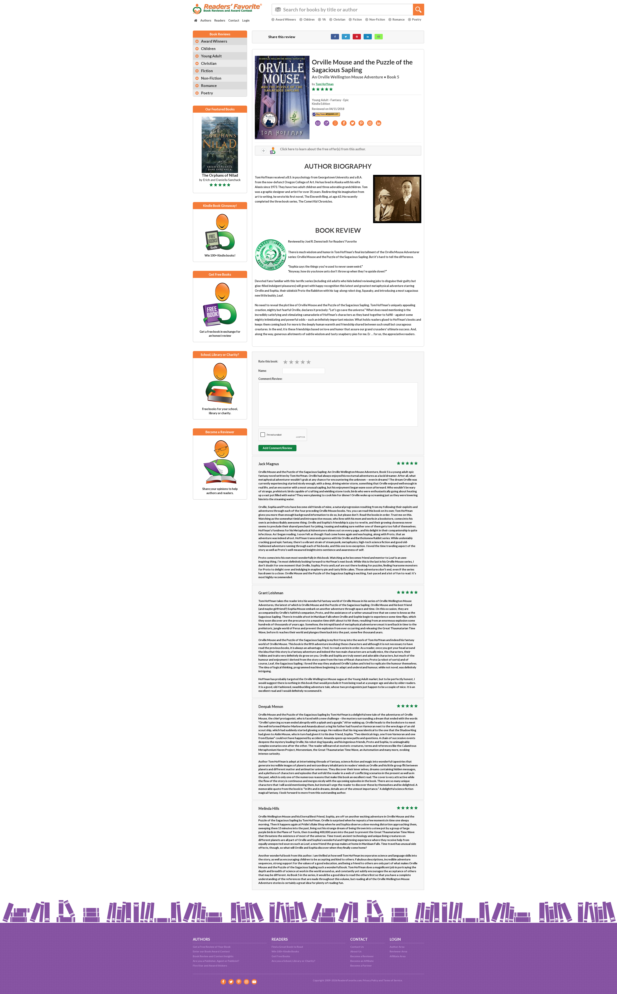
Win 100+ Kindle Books (285, 951)
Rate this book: (268, 361)
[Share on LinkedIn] (368, 36)
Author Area (397, 946)
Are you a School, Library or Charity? (293, 960)
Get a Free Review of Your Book (212, 946)
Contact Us (357, 946)
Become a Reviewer (362, 956)
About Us (356, 951)
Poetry (416, 19)
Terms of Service (392, 980)
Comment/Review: (270, 378)
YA (324, 19)
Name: (262, 370)
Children (309, 19)
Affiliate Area (398, 956)
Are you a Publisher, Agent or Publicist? (216, 960)
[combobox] (348, 9)
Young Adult (211, 56)
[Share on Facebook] (335, 36)
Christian (339, 19)
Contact (233, 20)
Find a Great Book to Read (287, 946)
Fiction (357, 19)
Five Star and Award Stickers (210, 965)
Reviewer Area (398, 951)
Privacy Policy (370, 980)
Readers (219, 20)
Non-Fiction (377, 19)
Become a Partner (361, 965)
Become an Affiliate (362, 960)
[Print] (379, 36)
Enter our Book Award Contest (211, 951)
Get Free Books (281, 956)
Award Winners (286, 19)
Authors (205, 20)
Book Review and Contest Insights (213, 956)
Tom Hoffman (325, 84)
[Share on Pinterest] (357, 36)
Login (246, 20)
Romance (399, 19)
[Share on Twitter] (346, 36)
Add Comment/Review (277, 448)
